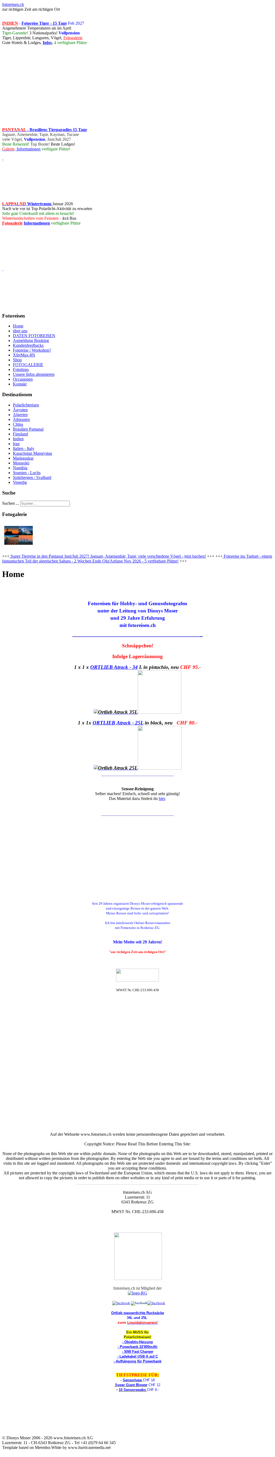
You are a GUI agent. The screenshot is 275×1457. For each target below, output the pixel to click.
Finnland (20, 434)
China (18, 424)
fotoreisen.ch (13, 4)
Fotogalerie (72, 37)
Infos (47, 42)
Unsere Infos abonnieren (34, 374)
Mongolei (21, 463)
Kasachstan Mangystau (32, 453)
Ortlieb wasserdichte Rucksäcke (137, 1313)
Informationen (28, 149)
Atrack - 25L (130, 723)
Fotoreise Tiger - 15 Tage (44, 23)
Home (18, 326)
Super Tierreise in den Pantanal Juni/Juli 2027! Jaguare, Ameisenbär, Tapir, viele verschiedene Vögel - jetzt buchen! (107, 556)
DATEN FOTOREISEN (34, 335)
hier (162, 798)
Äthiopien (21, 419)
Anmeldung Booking (31, 340)
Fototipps (21, 369)
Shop (17, 360)
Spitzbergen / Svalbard (32, 477)
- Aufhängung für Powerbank (137, 1361)
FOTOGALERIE (28, 364)
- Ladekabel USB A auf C (137, 1356)
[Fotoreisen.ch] (139, 1303)
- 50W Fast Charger (137, 1352)
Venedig (20, 482)
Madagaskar (23, 458)
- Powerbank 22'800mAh (137, 1347)
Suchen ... (10, 503)
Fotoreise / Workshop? (32, 350)
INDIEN (10, 23)
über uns (20, 331)
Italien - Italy (23, 448)
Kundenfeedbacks (28, 345)
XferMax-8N (24, 355)
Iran (16, 443)
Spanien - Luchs (27, 472)
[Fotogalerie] (18, 547)
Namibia (20, 468)
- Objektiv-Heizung (137, 1342)
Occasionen (23, 379)
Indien (18, 439)
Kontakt (20, 384)
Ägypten (20, 409)
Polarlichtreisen (26, 405)
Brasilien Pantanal (28, 429)
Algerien (20, 414)
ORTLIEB (104, 723)
